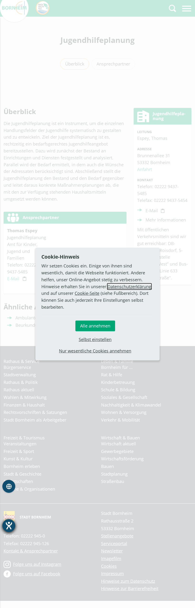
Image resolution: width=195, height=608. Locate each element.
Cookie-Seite (87, 293)
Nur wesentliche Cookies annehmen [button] (95, 351)
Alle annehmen (95, 326)
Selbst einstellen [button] (95, 339)
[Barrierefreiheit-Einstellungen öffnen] (8, 525)
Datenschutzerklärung (129, 286)
